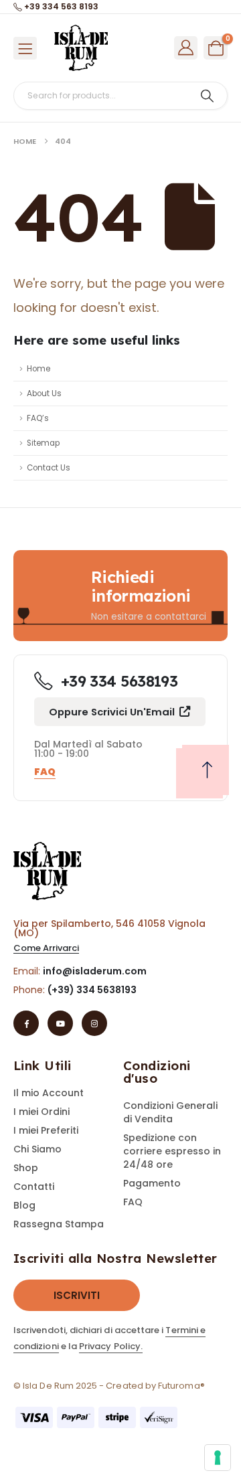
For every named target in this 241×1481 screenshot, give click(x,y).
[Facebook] (26, 1023)
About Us (44, 393)
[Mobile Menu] (25, 48)
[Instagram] (94, 1023)
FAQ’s (38, 418)
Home (38, 368)
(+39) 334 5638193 (92, 989)
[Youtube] (60, 1023)
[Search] (207, 95)
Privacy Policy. (111, 1346)
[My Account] (186, 47)
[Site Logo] (81, 48)
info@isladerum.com (95, 971)
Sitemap (43, 443)
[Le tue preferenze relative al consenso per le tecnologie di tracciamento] (217, 1457)
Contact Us (48, 467)
